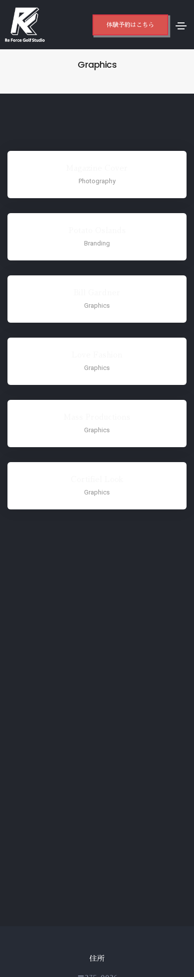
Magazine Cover (97, 168)
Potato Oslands (97, 230)
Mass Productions (97, 417)
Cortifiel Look (97, 479)
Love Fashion (97, 355)
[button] (130, 24)
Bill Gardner (97, 292)
